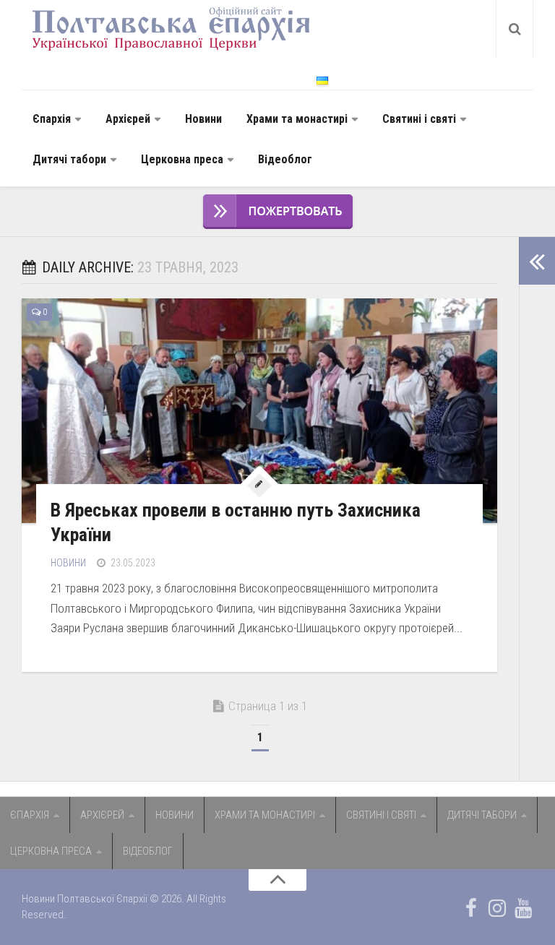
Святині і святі (419, 119)
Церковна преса (182, 159)
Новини (203, 119)
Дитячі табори (69, 159)
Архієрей (128, 119)
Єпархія (52, 119)
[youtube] (523, 908)
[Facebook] (471, 908)
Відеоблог (285, 159)
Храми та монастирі (297, 119)
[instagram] (497, 908)
